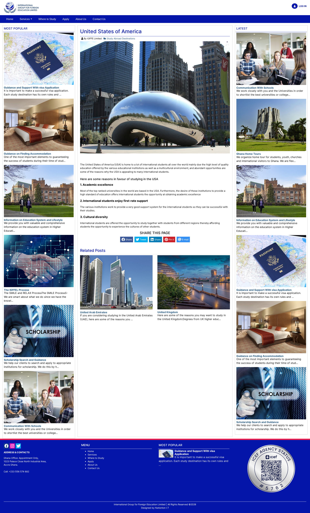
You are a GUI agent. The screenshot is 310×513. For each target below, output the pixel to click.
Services (25, 19)
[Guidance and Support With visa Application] (39, 58)
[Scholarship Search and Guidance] (39, 330)
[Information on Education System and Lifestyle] (39, 190)
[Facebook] (7, 446)
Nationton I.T (162, 507)
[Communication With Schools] (39, 396)
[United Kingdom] (193, 282)
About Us (81, 19)
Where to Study (47, 19)
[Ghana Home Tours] (271, 124)
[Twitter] (19, 446)
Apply (65, 19)
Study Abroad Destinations (120, 38)
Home (9, 19)
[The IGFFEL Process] (39, 260)
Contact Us (99, 19)
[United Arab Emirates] (116, 282)
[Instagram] (13, 446)
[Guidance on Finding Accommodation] (39, 124)
